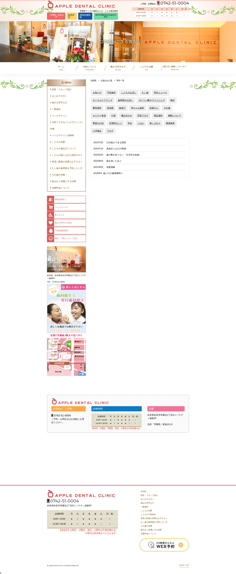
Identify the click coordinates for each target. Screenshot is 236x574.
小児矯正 (97, 131)
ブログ (110, 131)
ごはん (141, 123)
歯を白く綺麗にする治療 (64, 181)
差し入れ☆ (155, 123)
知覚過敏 (110, 167)
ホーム (61, 68)
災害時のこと (115, 123)
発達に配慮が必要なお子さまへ (67, 161)
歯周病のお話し (125, 100)
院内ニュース (160, 92)
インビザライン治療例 (63, 135)
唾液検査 (170, 123)
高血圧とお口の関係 (116, 148)
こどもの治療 (146, 68)
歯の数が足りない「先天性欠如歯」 (123, 155)
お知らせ (97, 92)
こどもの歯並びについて (64, 148)
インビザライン (59, 116)
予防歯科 (111, 92)
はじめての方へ (59, 96)
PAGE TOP (184, 565)
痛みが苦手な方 (118, 68)
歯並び (122, 108)
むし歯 (145, 92)
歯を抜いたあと (114, 161)
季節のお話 (98, 123)
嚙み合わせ (126, 115)
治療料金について (60, 188)
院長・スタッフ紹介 (62, 89)
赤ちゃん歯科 (137, 108)
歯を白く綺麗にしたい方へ (174, 68)
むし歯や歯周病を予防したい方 (67, 168)
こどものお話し (128, 92)
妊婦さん (154, 108)
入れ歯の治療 (58, 175)
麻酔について (174, 115)
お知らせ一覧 (106, 80)
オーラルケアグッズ (102, 100)
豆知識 (110, 108)
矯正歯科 (158, 115)
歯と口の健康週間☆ (113, 173)
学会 (130, 123)
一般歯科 (56, 109)
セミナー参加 (99, 115)
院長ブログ (143, 115)
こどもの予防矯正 (148, 514)
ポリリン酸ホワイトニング (152, 100)
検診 (172, 100)
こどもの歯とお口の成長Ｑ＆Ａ (67, 155)
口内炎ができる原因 (116, 142)
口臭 (113, 115)
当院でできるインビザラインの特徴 (66, 125)
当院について (89, 68)
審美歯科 (97, 108)
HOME (93, 80)
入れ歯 (167, 108)
